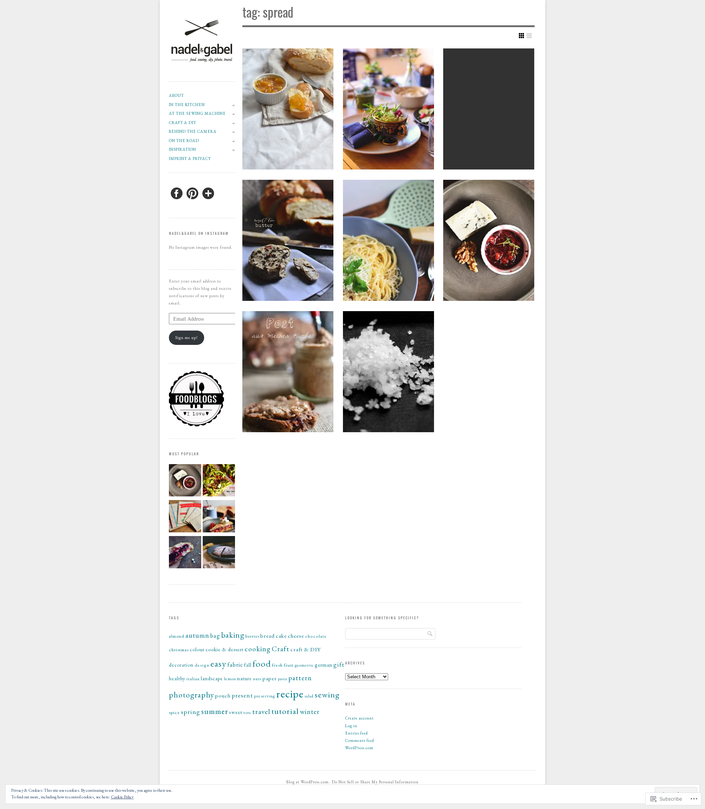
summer (214, 711)
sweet (235, 711)
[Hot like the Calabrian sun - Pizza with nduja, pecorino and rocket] (219, 481)
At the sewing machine (197, 113)
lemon (230, 678)
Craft (280, 648)
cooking (258, 648)
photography (191, 694)
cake (281, 635)
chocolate (316, 636)
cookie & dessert (224, 649)
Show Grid (521, 35)
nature (244, 678)
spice (174, 712)
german (323, 664)
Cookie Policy (122, 797)
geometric (304, 665)
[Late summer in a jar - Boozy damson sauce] (185, 481)
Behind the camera (193, 131)
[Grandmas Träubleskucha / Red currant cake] (219, 517)
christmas (179, 649)
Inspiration (182, 149)
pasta (282, 678)
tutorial (285, 711)
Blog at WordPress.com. (308, 781)
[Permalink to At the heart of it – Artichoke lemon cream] (388, 240)
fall (248, 665)
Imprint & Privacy (190, 158)
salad (309, 696)
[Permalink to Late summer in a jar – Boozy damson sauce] (488, 240)
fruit (289, 665)
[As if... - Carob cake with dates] (219, 553)
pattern (300, 677)
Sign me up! (186, 337)
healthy (177, 678)
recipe (290, 693)
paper (270, 678)
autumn (197, 635)
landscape (212, 678)
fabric (235, 664)
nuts (257, 678)
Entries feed (356, 733)
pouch (223, 695)
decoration (181, 665)
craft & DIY (182, 122)
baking (232, 635)
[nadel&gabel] (202, 73)
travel (261, 711)
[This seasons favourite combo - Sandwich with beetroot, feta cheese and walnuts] (185, 553)
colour (197, 649)
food (262, 663)
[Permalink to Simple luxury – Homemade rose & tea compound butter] (287, 240)
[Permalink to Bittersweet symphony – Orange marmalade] (287, 109)
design (202, 665)
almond (176, 636)
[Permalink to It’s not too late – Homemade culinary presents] (488, 109)
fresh (277, 665)
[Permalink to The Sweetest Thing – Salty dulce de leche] (388, 371)
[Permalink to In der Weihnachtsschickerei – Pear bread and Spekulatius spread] (287, 371)
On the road (184, 140)
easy (218, 663)
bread (267, 635)
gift (338, 664)
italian (193, 679)
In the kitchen (187, 104)
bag (215, 635)
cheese (296, 635)
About (176, 95)
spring (190, 711)
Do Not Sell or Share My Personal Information (375, 781)
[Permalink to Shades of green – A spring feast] (388, 109)
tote (247, 712)
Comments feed (359, 740)
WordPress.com (359, 747)
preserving (264, 696)
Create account (359, 718)
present (242, 695)
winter (309, 711)
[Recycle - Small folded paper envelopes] (185, 517)
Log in (351, 725)
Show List (529, 35)
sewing (327, 694)
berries (252, 636)
